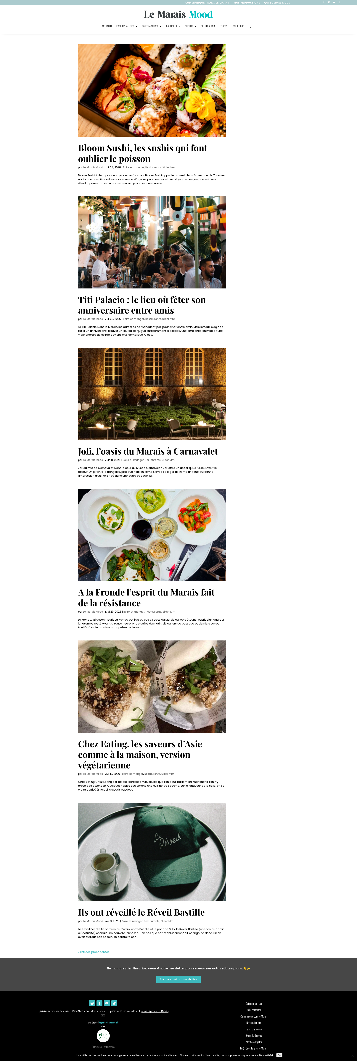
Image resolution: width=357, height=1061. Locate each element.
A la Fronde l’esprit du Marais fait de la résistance (146, 597)
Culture (189, 26)
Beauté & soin (208, 26)
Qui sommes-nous (277, 2)
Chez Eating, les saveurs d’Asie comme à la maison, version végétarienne (140, 754)
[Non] (352, 1056)
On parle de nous (254, 1035)
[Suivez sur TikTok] (339, 2)
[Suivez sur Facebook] (324, 2)
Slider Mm (168, 167)
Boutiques (171, 26)
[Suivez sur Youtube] (334, 2)
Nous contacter (254, 1010)
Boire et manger (133, 167)
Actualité (107, 26)
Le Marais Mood (93, 167)
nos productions (247, 2)
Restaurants (153, 167)
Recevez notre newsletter (178, 979)
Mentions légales (254, 1042)
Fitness (224, 26)
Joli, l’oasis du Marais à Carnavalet (148, 451)
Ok (279, 1055)
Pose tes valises (125, 26)
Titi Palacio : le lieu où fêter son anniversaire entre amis (142, 304)
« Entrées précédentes (94, 952)
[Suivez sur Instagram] (329, 2)
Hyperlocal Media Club (108, 1022)
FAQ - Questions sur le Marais (253, 1048)
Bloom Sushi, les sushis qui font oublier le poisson (142, 153)
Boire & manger (150, 26)
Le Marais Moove (254, 1029)
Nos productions (253, 1023)
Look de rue (238, 26)
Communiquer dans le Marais (207, 2)
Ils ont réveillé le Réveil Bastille (141, 912)
